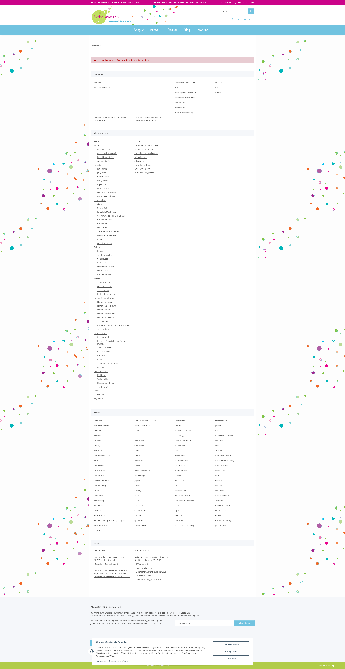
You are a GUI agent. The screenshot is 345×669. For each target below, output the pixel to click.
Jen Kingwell (220, 525)
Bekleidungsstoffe (105, 157)
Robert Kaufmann (183, 440)
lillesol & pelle (103, 351)
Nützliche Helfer (104, 243)
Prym (96, 490)
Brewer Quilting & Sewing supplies (109, 520)
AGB (177, 87)
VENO (137, 495)
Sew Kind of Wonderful (185, 500)
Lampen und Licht (105, 274)
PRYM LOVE (102, 262)
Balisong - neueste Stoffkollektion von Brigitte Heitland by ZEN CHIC (151, 558)
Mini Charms (103, 188)
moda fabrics (181, 470)
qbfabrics (138, 520)
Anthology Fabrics (223, 455)
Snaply (97, 445)
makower (219, 480)
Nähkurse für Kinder (143, 149)
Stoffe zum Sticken (105, 282)
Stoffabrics (99, 475)
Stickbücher (102, 321)
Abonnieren (244, 623)
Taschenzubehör (104, 255)
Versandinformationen (185, 97)
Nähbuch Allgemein (106, 302)
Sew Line (219, 440)
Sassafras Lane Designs (185, 525)
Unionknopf (139, 475)
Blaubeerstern (181, 460)
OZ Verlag (179, 435)
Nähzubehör (99, 200)
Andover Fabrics (101, 525)
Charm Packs (103, 176)
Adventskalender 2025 (146, 575)
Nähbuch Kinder (104, 309)
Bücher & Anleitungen (107, 196)
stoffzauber (180, 445)
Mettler (218, 485)
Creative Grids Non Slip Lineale (111, 216)
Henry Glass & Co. (142, 425)
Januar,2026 (99, 550)
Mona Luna (220, 470)
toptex (177, 450)
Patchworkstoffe (104, 149)
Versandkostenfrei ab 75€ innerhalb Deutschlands (116, 2)
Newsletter (180, 102)
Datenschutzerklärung (118, 661)
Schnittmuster (100, 333)
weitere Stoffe (103, 161)
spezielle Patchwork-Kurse (146, 153)
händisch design (101, 425)
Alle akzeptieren (231, 644)
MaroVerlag (99, 500)
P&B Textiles (99, 470)
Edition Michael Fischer (145, 420)
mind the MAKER (142, 470)
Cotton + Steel (140, 510)
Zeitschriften (103, 329)
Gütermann (180, 520)
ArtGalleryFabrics (182, 495)
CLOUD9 (97, 510)
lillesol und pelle (101, 480)
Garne (100, 204)
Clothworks (99, 465)
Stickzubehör (103, 290)
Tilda (136, 450)
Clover (137, 465)
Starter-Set (102, 208)
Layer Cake (102, 184)
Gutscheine (99, 394)
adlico (137, 455)
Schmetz (178, 475)
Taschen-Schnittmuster (107, 363)
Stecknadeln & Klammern (108, 231)
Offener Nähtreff (142, 169)
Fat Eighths (102, 169)
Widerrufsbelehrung (184, 112)
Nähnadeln (102, 227)
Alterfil (137, 485)
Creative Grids (221, 465)
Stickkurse (139, 161)
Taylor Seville (140, 525)
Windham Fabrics (102, 455)
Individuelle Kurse (142, 165)
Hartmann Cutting (223, 520)
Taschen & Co (103, 387)
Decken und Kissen (106, 383)
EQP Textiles (99, 515)
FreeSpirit (98, 495)
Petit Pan (98, 420)
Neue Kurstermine (144, 568)
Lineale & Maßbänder (107, 212)
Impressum (101, 661)
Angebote (98, 398)
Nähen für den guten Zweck (148, 579)
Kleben (100, 239)
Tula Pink (219, 450)
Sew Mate (219, 490)
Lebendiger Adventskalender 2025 (151, 572)
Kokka (217, 430)
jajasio (137, 480)
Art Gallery (179, 480)
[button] (232, 19)
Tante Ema (99, 450)
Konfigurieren (231, 651)
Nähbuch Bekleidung (106, 305)
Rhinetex (98, 440)
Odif (177, 485)
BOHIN (218, 515)
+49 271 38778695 (245, 2)
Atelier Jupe (139, 505)
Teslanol (219, 500)
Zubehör (98, 247)
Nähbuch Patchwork (106, 313)
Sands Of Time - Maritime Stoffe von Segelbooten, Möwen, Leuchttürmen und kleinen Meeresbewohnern (110, 573)
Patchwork (102, 367)
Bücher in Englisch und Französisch (113, 325)
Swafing (138, 490)
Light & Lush (99, 530)
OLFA (136, 435)
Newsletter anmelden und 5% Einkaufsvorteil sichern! (181, 2)
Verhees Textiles (182, 490)
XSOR (136, 500)
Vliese (96, 390)
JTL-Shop (331, 665)
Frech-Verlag (180, 465)
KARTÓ (100, 359)
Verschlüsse (102, 259)
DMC (217, 475)
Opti (177, 510)
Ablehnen (231, 658)
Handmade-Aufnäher (106, 266)
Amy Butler (180, 455)
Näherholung (140, 157)
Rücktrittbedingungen (144, 172)
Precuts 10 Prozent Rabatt (106, 564)
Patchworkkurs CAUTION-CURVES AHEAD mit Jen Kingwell (109, 558)
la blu (177, 505)
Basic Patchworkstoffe (107, 153)
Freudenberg (100, 485)
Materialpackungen (106, 294)
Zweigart (179, 515)
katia (136, 430)
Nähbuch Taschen (105, 317)
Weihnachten (103, 379)
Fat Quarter (102, 180)
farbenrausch (103, 337)
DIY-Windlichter (143, 564)
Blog (187, 30)
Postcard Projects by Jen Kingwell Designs (112, 342)
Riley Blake (139, 440)
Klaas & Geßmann (183, 430)
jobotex (97, 430)
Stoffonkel (98, 505)
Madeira (98, 435)
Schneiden (102, 223)
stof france (139, 445)
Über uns (219, 92)
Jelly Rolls (101, 172)
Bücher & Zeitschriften (104, 298)
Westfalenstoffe (222, 495)
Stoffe (96, 145)
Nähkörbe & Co (104, 270)
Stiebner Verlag (222, 510)
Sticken (172, 30)
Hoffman (179, 425)
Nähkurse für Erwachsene (146, 145)
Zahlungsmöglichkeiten (185, 92)
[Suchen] (251, 11)
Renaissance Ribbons (224, 435)
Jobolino (218, 425)
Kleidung (101, 375)
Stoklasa (219, 445)
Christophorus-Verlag (224, 460)
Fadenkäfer (102, 355)
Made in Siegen (101, 371)
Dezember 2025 (141, 550)
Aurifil (96, 460)
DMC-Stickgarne (104, 286)
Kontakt (227, 2)
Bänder (100, 251)
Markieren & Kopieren (107, 235)
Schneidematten (104, 219)
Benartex (138, 460)
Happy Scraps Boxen (106, 192)
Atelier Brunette (104, 347)
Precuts (97, 165)
